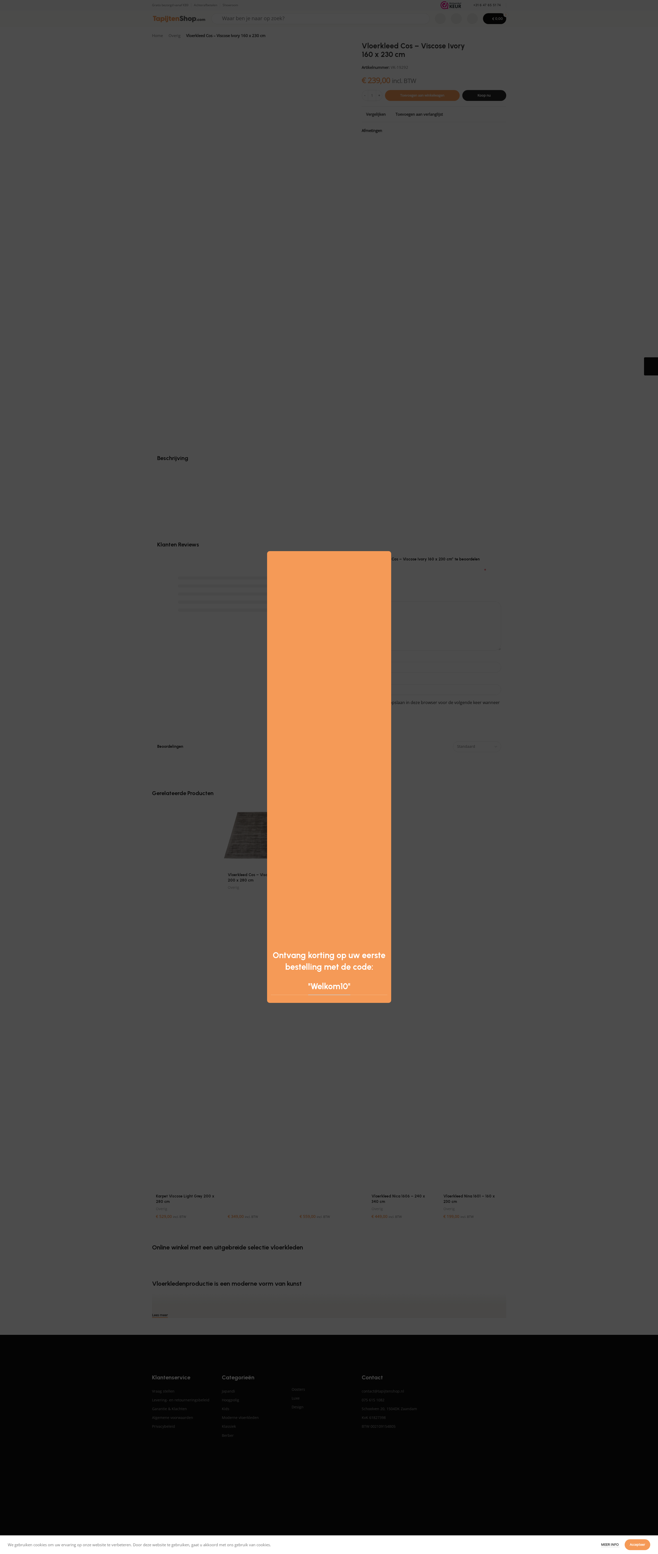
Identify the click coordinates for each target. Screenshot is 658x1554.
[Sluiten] (388, 544)
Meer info (610, 1544)
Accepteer (637, 1544)
